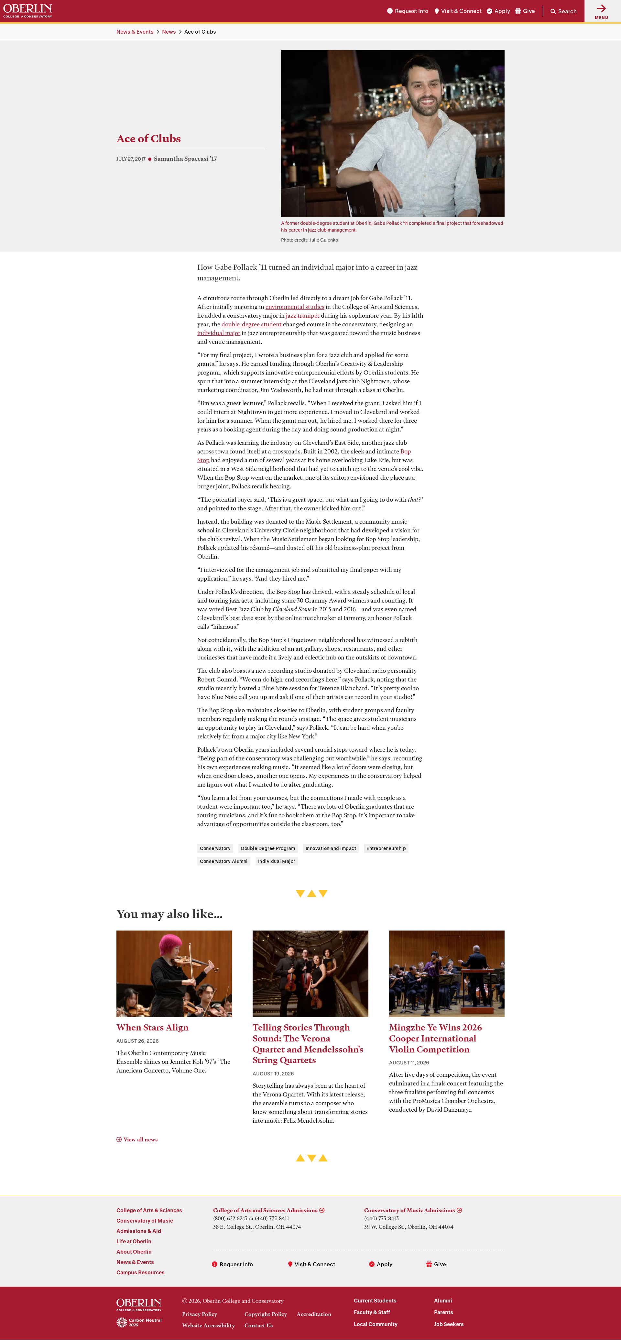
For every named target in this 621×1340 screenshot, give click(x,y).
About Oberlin (134, 1251)
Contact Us (259, 1325)
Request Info (411, 11)
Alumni (443, 1300)
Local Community (376, 1324)
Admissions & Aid (138, 1231)
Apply (502, 11)
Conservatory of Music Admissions (409, 1210)
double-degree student (252, 324)
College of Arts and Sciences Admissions (265, 1210)
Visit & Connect (461, 11)
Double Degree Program (268, 848)
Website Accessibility (208, 1325)
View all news (141, 1139)
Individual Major (276, 861)
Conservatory (215, 848)
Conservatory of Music (144, 1220)
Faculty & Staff (372, 1312)
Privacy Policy (199, 1314)
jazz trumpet (303, 315)
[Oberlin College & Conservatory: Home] (27, 11)
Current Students (375, 1300)
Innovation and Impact (331, 848)
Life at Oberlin (133, 1241)
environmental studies (295, 306)
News (169, 31)
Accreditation (314, 1314)
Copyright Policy (266, 1314)
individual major (218, 333)
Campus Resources (140, 1272)
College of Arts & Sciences (149, 1210)
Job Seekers (449, 1324)
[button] (559, 11)
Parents (443, 1312)
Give (529, 11)
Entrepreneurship (386, 848)
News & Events (135, 31)
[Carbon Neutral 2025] (138, 1323)
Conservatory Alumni (224, 861)
